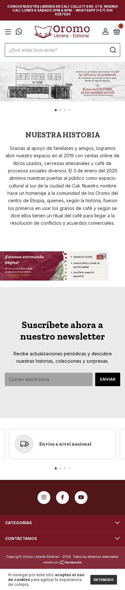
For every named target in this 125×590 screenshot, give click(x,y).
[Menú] (9, 32)
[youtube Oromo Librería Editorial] (81, 497)
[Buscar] (112, 50)
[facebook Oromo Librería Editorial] (62, 497)
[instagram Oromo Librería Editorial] (44, 497)
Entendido (104, 580)
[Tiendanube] (63, 563)
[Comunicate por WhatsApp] (18, 32)
